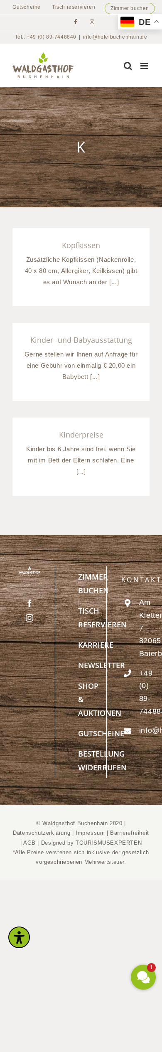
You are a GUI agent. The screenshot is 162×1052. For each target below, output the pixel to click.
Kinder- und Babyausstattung (81, 340)
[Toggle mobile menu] (145, 65)
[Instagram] (30, 618)
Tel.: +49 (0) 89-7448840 (45, 37)
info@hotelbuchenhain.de (115, 37)
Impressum (91, 833)
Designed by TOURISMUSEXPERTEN (91, 843)
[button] (143, 977)
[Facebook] (30, 603)
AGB (29, 843)
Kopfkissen (81, 245)
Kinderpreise (81, 435)
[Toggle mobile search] (128, 65)
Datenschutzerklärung (41, 833)
